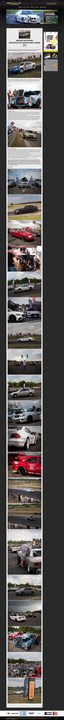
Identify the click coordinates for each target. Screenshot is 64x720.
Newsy (27, 7)
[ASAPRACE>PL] (20, 713)
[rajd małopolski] (45, 713)
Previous (6, 17)
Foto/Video (32, 7)
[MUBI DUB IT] (53, 713)
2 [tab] (56, 22)
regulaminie (13, 718)
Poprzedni (22, 706)
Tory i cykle (37, 7)
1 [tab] (54, 22)
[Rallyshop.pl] (37, 713)
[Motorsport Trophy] (28, 713)
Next (57, 17)
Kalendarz (20, 7)
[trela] (12, 713)
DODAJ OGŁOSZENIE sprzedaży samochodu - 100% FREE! (52, 3)
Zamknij (39, 706)
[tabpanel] (32, 17)
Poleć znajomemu (34, 706)
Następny (26, 706)
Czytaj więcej (55, 70)
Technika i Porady (43, 7)
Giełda (24, 7)
